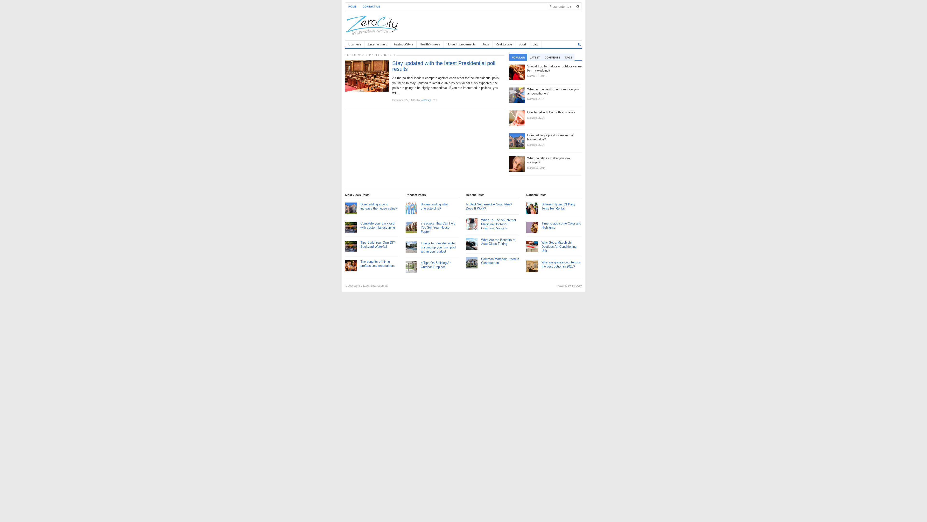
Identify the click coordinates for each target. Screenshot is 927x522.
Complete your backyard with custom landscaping (377, 225)
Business (354, 44)
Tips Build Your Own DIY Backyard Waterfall (377, 244)
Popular (518, 57)
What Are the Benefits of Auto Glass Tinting (498, 242)
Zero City (359, 285)
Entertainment (377, 44)
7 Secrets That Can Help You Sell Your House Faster (438, 227)
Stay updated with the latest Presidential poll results (443, 66)
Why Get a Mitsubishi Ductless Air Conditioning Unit (558, 247)
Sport (522, 44)
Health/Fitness (430, 44)
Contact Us (371, 6)
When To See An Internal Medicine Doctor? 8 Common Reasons (498, 224)
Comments (552, 57)
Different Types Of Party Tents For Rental (558, 206)
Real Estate (504, 44)
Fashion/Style (403, 44)
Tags (568, 57)
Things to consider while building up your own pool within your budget (438, 247)
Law (535, 44)
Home (352, 6)
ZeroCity (577, 285)
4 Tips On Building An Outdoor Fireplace (436, 265)
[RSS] (579, 45)
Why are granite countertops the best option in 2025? (561, 264)
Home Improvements (461, 44)
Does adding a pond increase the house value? (378, 206)
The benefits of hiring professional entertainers (377, 264)
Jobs (485, 44)
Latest (535, 57)
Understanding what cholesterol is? (434, 206)
